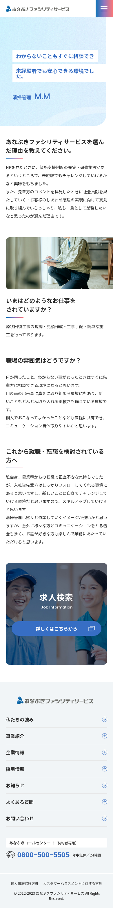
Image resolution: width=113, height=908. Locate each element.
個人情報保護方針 (25, 883)
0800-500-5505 (43, 855)
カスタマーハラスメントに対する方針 (72, 883)
